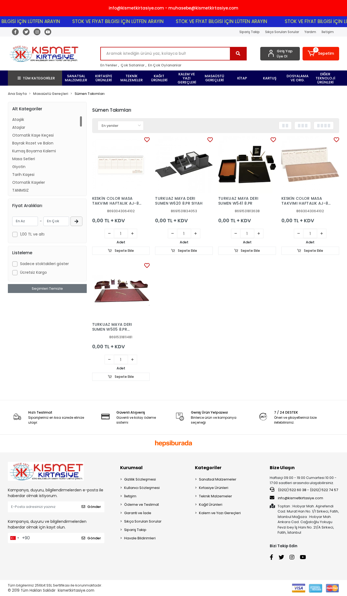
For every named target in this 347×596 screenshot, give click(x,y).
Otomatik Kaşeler (28, 182)
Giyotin (18, 166)
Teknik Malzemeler (215, 496)
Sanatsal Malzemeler (217, 479)
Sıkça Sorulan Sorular (282, 32)
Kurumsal (131, 468)
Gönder (94, 506)
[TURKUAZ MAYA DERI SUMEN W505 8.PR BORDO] (121, 290)
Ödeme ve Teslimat (141, 504)
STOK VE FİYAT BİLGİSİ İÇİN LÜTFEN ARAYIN (110, 21)
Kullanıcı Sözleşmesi (142, 487)
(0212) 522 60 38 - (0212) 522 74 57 (307, 489)
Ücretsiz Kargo (33, 272)
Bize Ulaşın (282, 468)
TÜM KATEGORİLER (39, 78)
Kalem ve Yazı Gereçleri (220, 513)
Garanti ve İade (137, 513)
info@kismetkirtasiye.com (300, 498)
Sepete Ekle (124, 250)
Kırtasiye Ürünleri (213, 487)
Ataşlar (18, 127)
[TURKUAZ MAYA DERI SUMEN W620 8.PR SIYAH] (184, 165)
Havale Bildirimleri (140, 538)
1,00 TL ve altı (32, 234)
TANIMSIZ (20, 190)
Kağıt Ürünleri (210, 504)
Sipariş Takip (249, 32)
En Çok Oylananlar (164, 65)
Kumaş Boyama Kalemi (34, 151)
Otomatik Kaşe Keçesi (33, 135)
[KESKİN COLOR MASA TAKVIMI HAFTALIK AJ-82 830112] (310, 165)
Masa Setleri (23, 159)
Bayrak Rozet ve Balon (32, 143)
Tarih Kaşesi (23, 174)
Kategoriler (208, 468)
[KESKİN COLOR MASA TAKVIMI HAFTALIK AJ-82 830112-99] (121, 165)
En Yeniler (108, 65)
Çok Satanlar (132, 65)
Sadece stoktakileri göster (44, 263)
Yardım (310, 32)
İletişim (328, 32)
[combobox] (14, 538)
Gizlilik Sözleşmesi (140, 479)
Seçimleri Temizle (47, 288)
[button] (321, 53)
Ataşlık (18, 119)
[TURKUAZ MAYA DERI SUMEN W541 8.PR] (247, 165)
